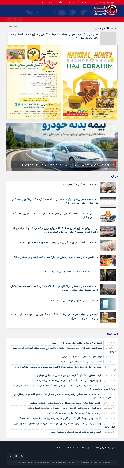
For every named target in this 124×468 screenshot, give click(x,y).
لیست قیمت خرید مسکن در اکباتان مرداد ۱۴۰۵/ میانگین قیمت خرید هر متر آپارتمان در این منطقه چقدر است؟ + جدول (54, 288)
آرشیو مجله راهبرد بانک (104, 447)
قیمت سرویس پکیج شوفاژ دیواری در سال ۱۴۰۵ (74, 301)
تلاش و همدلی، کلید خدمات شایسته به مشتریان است (76, 432)
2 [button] (114, 129)
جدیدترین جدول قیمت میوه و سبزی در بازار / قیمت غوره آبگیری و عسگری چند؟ (55, 257)
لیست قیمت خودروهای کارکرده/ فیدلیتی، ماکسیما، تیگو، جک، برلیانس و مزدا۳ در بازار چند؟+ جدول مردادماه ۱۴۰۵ (55, 201)
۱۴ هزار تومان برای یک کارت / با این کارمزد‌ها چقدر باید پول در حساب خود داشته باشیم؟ (60, 418)
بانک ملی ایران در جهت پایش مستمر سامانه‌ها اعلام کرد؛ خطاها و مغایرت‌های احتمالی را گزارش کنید (65, 368)
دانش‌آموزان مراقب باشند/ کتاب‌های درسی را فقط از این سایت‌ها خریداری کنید (64, 408)
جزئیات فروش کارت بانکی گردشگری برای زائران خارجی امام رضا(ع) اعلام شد (65, 380)
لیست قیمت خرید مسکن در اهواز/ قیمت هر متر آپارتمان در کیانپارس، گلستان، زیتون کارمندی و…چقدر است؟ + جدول (65, 396)
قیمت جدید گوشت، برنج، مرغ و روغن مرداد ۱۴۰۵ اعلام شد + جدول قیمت (59, 243)
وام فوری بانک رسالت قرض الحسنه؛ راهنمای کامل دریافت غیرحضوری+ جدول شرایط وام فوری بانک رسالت (65, 425)
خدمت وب (17, 462)
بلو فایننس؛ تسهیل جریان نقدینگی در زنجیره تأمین (78, 362)
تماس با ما (71, 447)
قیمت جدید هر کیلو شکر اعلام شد (80, 185)
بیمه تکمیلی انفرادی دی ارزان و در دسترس (82, 356)
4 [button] (114, 136)
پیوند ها (85, 447)
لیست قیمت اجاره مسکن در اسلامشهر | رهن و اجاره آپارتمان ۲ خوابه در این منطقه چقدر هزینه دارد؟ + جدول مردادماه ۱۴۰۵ (64, 387)
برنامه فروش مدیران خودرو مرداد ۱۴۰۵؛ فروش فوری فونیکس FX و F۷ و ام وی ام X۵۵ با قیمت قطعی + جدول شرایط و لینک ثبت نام (55, 230)
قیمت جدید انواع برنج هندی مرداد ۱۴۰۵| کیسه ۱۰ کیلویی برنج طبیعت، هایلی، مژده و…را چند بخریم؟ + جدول (54, 316)
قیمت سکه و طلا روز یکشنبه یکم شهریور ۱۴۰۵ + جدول (77, 343)
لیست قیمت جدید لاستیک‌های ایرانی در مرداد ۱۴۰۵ (71, 272)
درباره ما (58, 447)
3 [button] (114, 133)
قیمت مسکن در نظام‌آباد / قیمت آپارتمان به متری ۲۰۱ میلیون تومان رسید (67, 375)
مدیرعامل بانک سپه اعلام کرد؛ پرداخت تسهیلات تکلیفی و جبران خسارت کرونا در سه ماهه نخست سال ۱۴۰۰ (54, 36)
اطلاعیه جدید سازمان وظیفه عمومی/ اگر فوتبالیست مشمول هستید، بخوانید (65, 403)
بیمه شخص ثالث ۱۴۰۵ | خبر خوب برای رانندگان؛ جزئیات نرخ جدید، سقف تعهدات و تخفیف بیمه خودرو (64, 349)
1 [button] (114, 126)
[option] (62, 147)
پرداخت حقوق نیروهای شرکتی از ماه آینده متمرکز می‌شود (74, 413)
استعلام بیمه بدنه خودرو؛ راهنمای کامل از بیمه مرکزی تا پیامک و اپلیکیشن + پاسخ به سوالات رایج (68, 165)
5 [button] (114, 140)
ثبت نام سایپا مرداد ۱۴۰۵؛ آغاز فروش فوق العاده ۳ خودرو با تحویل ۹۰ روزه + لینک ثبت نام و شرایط (55, 215)
